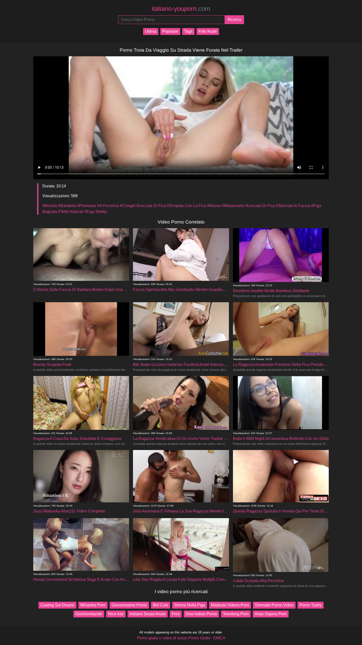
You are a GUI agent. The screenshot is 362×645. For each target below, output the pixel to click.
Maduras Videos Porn (230, 605)
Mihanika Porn (93, 605)
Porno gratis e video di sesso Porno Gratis (173, 638)
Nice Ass (116, 614)
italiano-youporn (181, 8)
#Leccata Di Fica (151, 206)
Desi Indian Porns (201, 614)
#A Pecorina (108, 206)
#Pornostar (86, 206)
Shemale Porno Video (274, 605)
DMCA (219, 638)
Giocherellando (88, 614)
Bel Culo (160, 605)
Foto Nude (207, 31)
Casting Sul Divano (57, 605)
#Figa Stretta (95, 212)
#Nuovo (214, 206)
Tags (188, 31)
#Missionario (233, 206)
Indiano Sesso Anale (148, 614)
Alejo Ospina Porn (271, 614)
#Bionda (49, 206)
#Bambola (67, 206)
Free (176, 614)
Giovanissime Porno (129, 605)
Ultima (150, 31)
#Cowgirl (127, 206)
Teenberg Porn (236, 614)
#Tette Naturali (70, 212)
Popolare (170, 31)
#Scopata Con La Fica (186, 206)
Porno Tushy (310, 605)
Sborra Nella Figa (189, 605)
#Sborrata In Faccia (293, 206)
